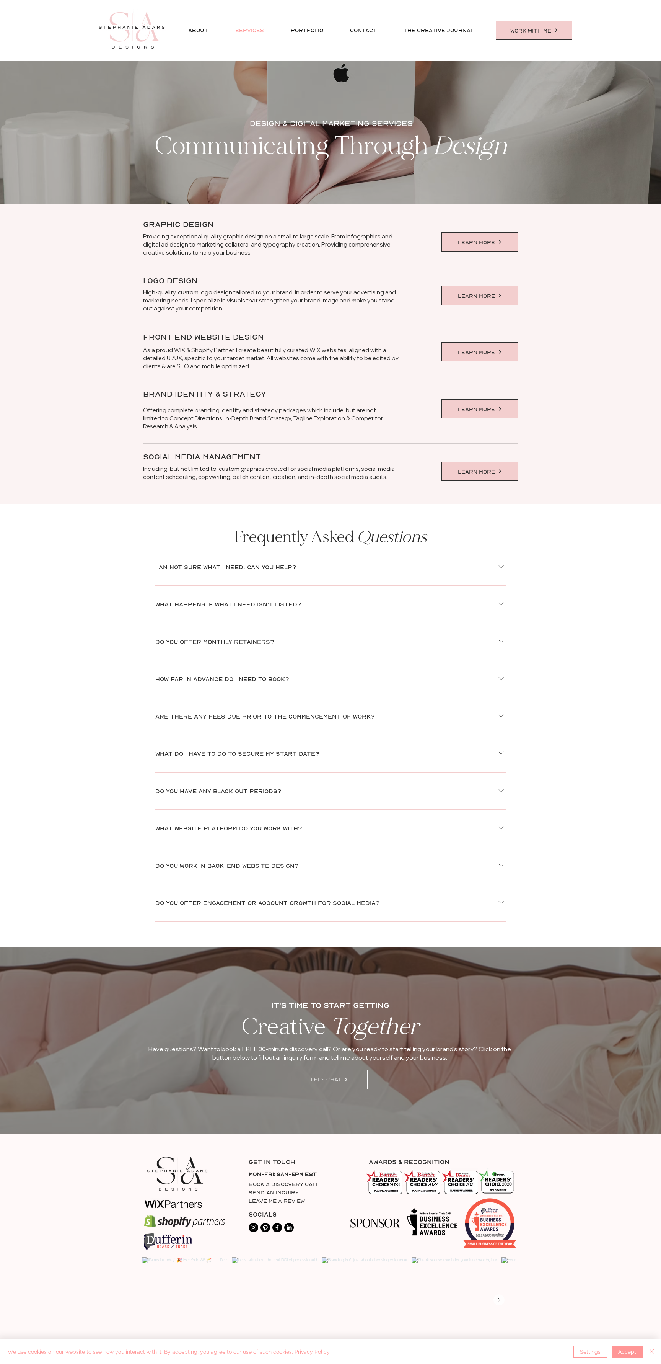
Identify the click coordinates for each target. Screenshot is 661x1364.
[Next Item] (499, 1299)
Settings (590, 1352)
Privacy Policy (312, 1352)
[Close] (651, 1352)
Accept (627, 1352)
